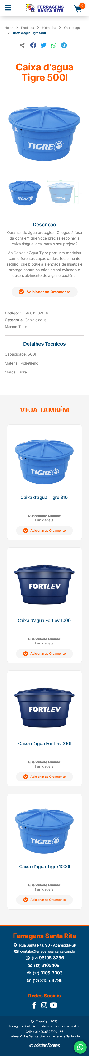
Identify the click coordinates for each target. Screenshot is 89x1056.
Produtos (27, 28)
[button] (8, 8)
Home (9, 28)
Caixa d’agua (72, 28)
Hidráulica (49, 28)
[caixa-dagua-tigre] (44, 133)
